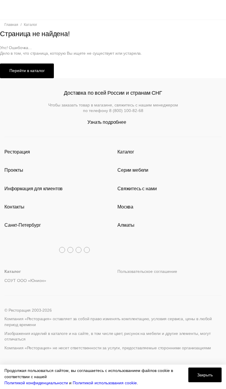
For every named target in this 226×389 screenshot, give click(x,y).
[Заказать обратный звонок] (218, 10)
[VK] (79, 250)
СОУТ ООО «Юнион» (25, 280)
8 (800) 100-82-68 (126, 110)
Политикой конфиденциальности (36, 382)
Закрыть (205, 375)
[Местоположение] (207, 10)
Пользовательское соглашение (147, 271)
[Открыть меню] (8, 10)
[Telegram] (62, 250)
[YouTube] (70, 250)
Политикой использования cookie (105, 382)
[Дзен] (87, 250)
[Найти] (19, 10)
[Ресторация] (113, 10)
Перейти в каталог (27, 70)
